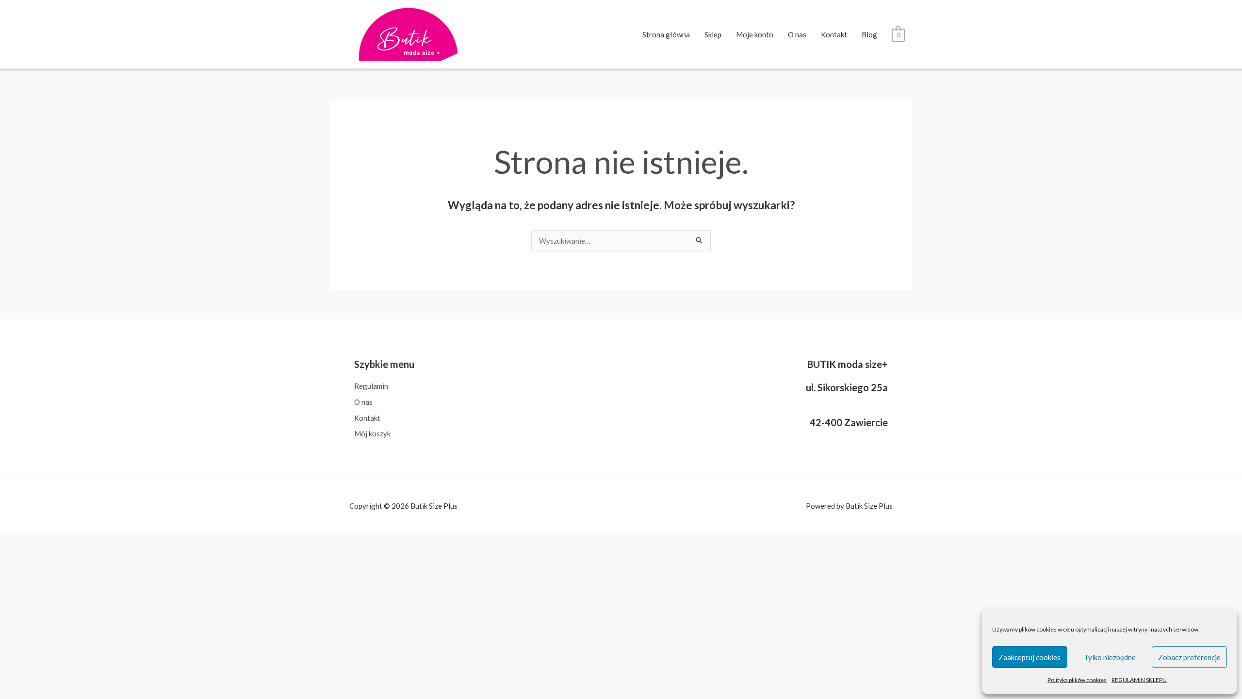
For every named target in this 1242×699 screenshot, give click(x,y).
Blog (869, 34)
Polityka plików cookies (1077, 679)
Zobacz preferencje (1189, 657)
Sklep (712, 34)
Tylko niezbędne (1110, 657)
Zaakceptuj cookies (1029, 657)
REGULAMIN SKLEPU (1139, 679)
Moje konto (754, 34)
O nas (797, 34)
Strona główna (666, 34)
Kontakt (834, 34)
